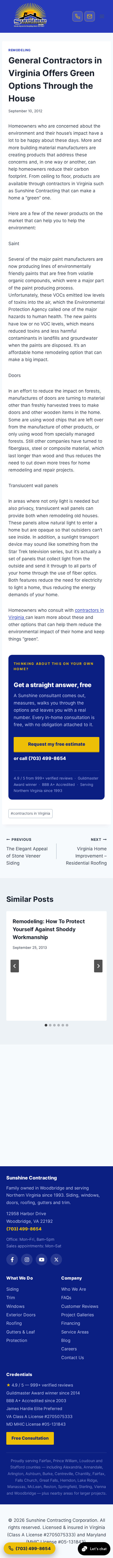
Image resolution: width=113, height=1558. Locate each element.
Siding (12, 1289)
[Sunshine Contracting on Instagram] (27, 1259)
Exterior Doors (20, 1314)
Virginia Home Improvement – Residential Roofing (86, 851)
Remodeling (19, 50)
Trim (10, 1297)
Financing (70, 1323)
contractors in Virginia (30, 813)
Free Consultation (30, 1438)
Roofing (14, 1323)
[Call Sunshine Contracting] (77, 16)
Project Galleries (77, 1314)
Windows (15, 1306)
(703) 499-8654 (24, 1229)
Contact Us (72, 1357)
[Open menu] (102, 16)
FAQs (66, 1297)
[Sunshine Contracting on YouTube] (41, 1259)
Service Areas (75, 1332)
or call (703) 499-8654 (40, 758)
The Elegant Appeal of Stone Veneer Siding (27, 851)
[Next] (98, 966)
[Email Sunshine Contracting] (89, 16)
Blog (65, 1340)
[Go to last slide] (15, 966)
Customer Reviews (79, 1306)
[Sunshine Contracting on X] (56, 1259)
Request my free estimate (56, 744)
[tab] (46, 1025)
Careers (69, 1348)
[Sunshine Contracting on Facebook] (12, 1259)
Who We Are (73, 1289)
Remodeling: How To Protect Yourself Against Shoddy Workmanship (49, 929)
